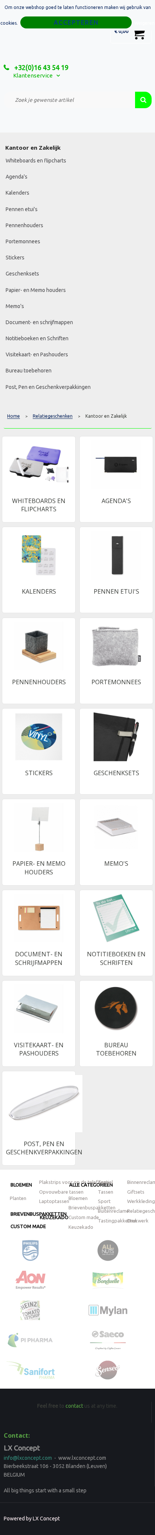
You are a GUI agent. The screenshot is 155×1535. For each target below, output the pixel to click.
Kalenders (17, 193)
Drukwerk (138, 1220)
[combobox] (69, 100)
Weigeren (144, 23)
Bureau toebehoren (29, 371)
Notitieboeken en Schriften (37, 338)
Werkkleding (141, 1201)
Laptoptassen (54, 1201)
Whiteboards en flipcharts (36, 161)
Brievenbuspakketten (91, 1207)
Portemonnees (23, 241)
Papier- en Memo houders (36, 290)
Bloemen (21, 1184)
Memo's (15, 306)
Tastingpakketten (117, 1220)
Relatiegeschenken (53, 416)
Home (13, 416)
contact (74, 1406)
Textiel (105, 1182)
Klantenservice (33, 75)
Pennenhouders (24, 225)
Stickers (15, 258)
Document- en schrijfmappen (39, 322)
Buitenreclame (113, 1210)
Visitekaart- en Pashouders (37, 354)
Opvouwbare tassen (61, 1191)
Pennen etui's (22, 209)
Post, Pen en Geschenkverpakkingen (48, 387)
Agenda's (16, 177)
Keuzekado (54, 1217)
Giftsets (135, 1191)
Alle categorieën (91, 1184)
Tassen (105, 1191)
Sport (104, 1201)
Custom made (28, 1226)
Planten (18, 1198)
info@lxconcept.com (28, 1458)
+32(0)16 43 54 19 (40, 67)
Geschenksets (22, 274)
